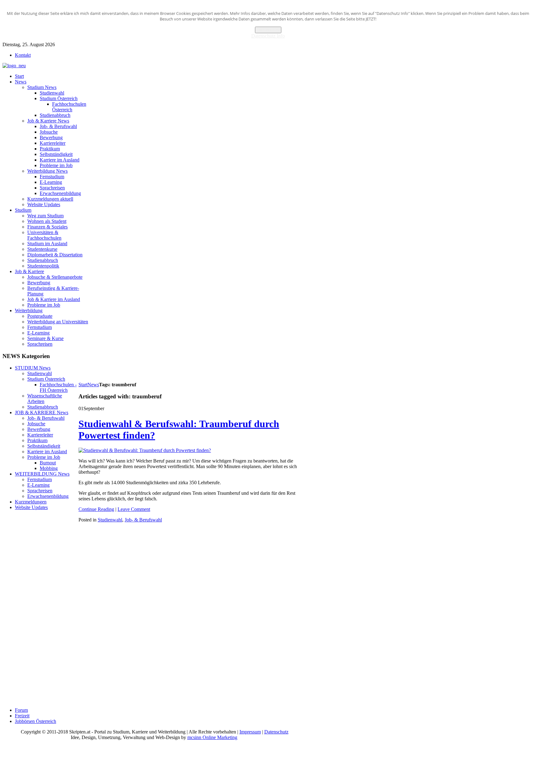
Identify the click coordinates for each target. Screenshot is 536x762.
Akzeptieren (268, 30)
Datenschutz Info (268, 35)
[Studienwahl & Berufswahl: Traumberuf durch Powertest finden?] (144, 450)
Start (82, 384)
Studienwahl (110, 519)
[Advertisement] (191, 367)
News (93, 384)
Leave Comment (134, 509)
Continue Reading (96, 509)
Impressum (250, 731)
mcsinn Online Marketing (212, 737)
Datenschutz (276, 731)
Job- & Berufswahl (143, 519)
